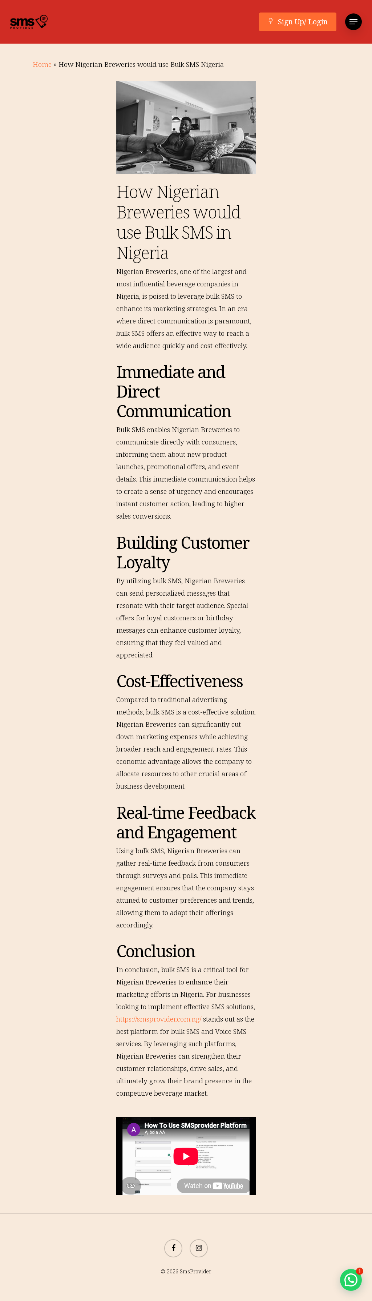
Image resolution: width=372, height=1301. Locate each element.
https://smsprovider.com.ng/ (158, 1019)
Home (42, 64)
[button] (353, 22)
